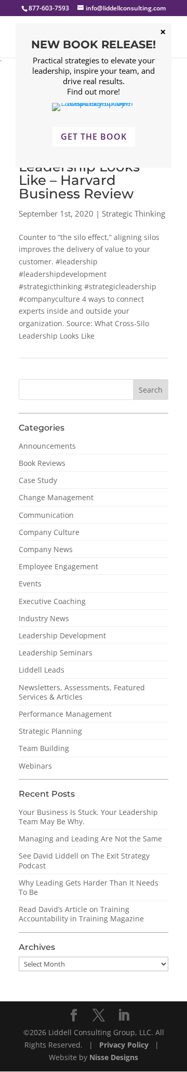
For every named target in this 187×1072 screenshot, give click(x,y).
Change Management (56, 497)
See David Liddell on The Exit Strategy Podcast (84, 860)
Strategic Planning (50, 731)
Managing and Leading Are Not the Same (90, 838)
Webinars (35, 766)
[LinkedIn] (123, 1015)
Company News (46, 549)
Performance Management (65, 714)
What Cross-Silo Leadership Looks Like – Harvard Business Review (79, 173)
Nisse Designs (113, 1057)
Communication (46, 515)
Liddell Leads (41, 670)
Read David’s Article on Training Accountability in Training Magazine (81, 913)
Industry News (44, 618)
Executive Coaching (52, 601)
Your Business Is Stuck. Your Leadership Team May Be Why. (88, 816)
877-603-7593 (49, 8)
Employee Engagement (58, 566)
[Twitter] (98, 1015)
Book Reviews (42, 463)
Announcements (47, 446)
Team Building (44, 748)
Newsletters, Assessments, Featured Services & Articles (82, 692)
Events (30, 583)
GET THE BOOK (94, 136)
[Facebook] (74, 1015)
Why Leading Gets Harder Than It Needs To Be (88, 887)
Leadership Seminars (55, 653)
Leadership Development (62, 635)
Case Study (38, 480)
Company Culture (49, 532)
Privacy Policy (125, 1045)
